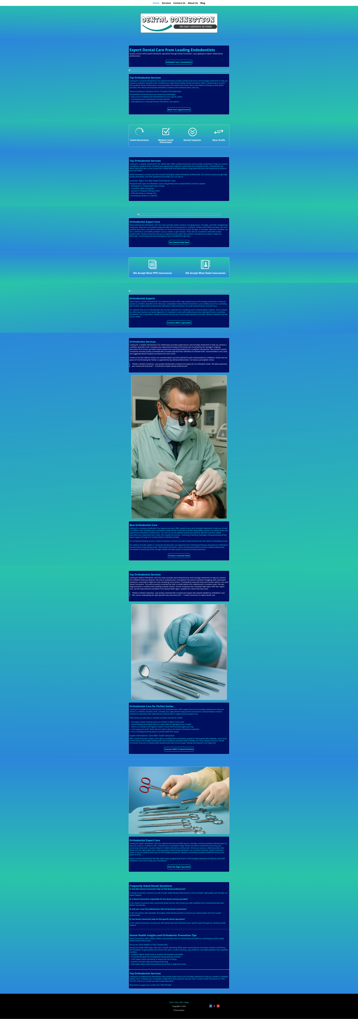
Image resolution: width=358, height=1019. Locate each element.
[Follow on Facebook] (210, 1006)
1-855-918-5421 (166, 985)
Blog (202, 3)
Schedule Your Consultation (179, 62)
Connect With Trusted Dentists (179, 749)
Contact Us (179, 3)
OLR (171, 1002)
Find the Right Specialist (179, 867)
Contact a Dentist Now (179, 555)
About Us (193, 3)
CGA (176, 1002)
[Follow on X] (214, 1006)
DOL (181, 1002)
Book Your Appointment (179, 109)
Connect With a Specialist (179, 322)
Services (166, 3)
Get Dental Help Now (179, 242)
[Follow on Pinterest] (218, 1006)
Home (156, 3)
